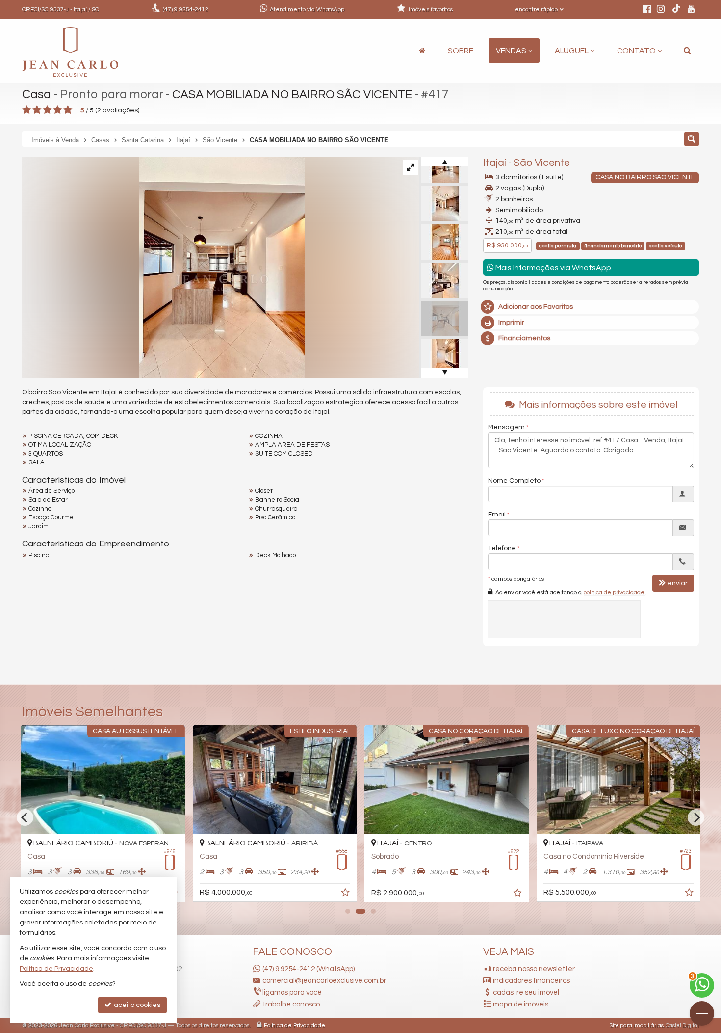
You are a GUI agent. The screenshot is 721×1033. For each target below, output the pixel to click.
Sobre (460, 50)
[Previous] (25, 817)
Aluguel (572, 50)
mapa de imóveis (520, 1004)
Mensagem (506, 427)
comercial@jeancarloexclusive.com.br (324, 980)
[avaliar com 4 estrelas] (57, 110)
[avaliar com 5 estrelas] (68, 110)
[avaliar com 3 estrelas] (47, 110)
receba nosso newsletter (534, 969)
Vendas (511, 50)
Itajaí (494, 163)
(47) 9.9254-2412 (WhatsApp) (308, 969)
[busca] (687, 50)
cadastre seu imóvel (526, 992)
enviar (678, 583)
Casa (36, 94)
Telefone (502, 548)
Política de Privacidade (294, 1025)
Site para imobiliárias (637, 1025)
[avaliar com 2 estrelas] (37, 110)
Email (497, 514)
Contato (636, 50)
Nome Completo (514, 480)
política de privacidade (613, 592)
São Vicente (542, 163)
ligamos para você (292, 992)
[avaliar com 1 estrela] (26, 110)
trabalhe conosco (291, 1004)
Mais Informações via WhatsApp (552, 268)
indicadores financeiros (531, 980)
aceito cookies (136, 1005)
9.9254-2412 (185, 9)
